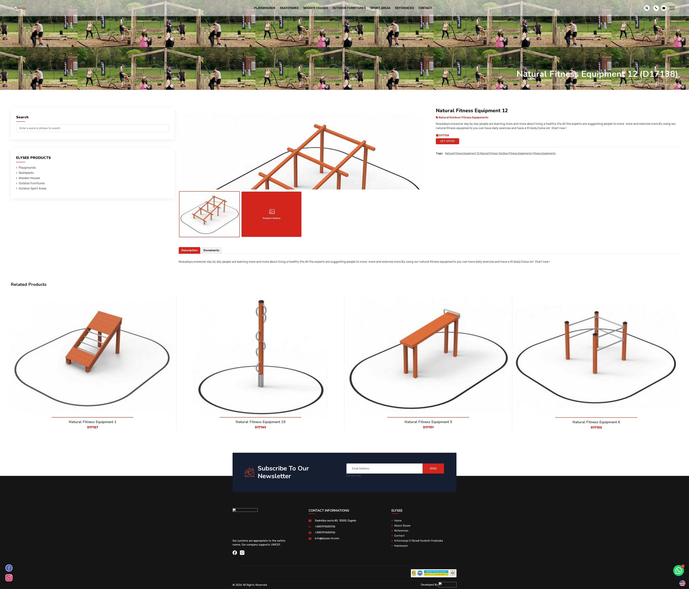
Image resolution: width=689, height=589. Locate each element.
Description (189, 250)
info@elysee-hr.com (327, 538)
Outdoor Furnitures (32, 183)
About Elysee (402, 525)
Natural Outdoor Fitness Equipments (609, 84)
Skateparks (26, 173)
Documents (211, 250)
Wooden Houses (29, 178)
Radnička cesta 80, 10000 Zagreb (335, 520)
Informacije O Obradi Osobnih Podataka (418, 540)
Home (540, 84)
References (404, 8)
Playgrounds (27, 167)
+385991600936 (325, 526)
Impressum (401, 545)
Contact (425, 8)
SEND (433, 468)
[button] (678, 570)
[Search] (166, 126)
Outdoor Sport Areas (564, 84)
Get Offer (447, 141)
